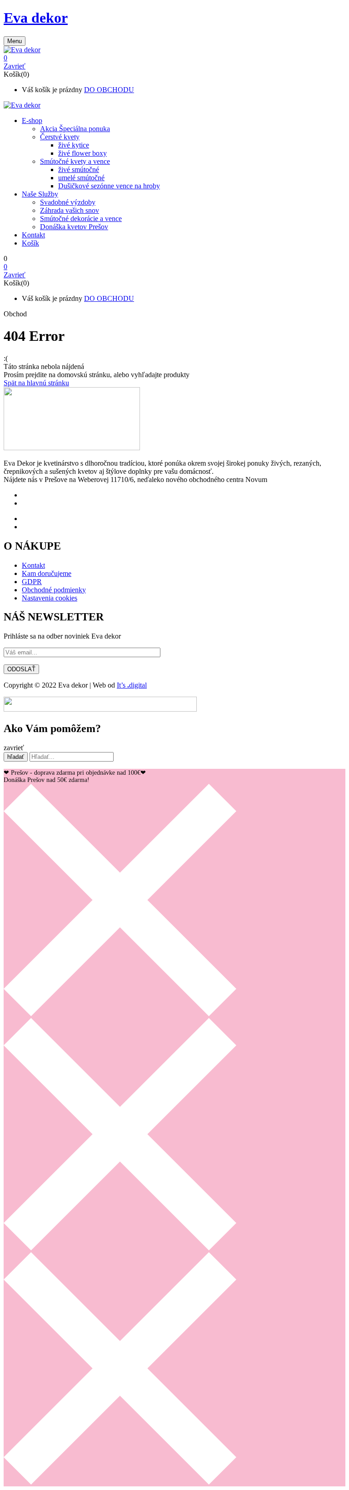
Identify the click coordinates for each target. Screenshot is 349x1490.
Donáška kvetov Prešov (74, 227)
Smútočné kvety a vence (75, 161)
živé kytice (73, 145)
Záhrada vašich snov (69, 210)
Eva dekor (36, 18)
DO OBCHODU (109, 89)
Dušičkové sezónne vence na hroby (109, 186)
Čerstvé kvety (60, 137)
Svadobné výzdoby (67, 202)
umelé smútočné (81, 178)
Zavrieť (14, 66)
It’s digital (132, 685)
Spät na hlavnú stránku (36, 383)
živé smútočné (78, 169)
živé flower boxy (82, 153)
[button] (174, 58)
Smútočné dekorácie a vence (81, 218)
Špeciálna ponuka (75, 129)
